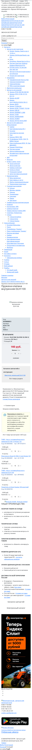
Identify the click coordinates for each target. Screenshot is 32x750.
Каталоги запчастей (16, 602)
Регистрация (10, 19)
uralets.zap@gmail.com (8, 713)
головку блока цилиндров (11, 399)
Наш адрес (17, 587)
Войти (3, 19)
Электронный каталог (16, 608)
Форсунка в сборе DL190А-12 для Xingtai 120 (16, 456)
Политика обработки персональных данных (13, 730)
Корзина (4, 43)
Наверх (3, 743)
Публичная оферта (9, 732)
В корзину (5, 454)
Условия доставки (21, 593)
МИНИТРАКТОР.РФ (7, 21)
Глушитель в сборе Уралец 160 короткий (15, 487)
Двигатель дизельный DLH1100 (15, 375)
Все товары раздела (16, 379)
